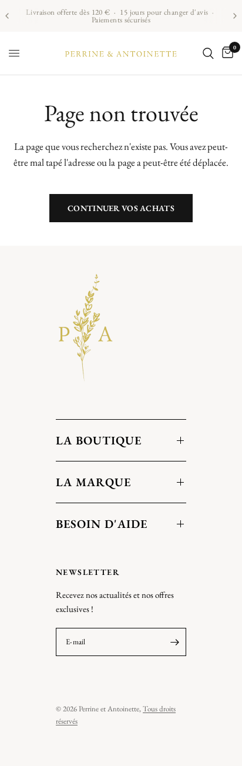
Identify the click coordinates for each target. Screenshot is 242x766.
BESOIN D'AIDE (101, 523)
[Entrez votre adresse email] (174, 642)
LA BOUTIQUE (99, 440)
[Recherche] (208, 53)
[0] (225, 53)
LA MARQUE (93, 482)
